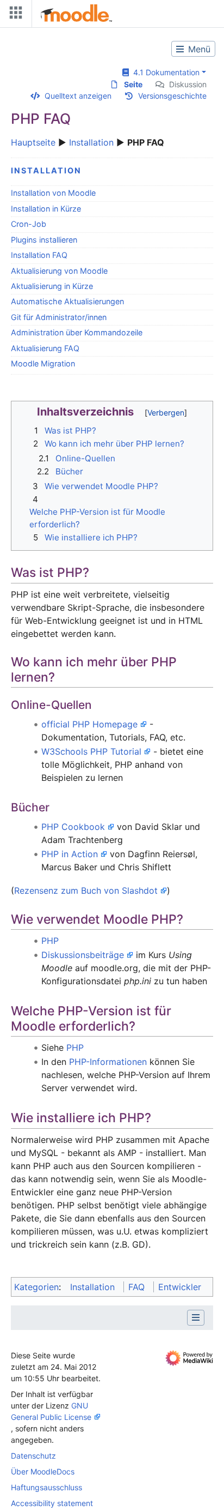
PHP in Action (69, 853)
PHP (50, 940)
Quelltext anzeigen (78, 95)
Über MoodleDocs (42, 1471)
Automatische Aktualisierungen (67, 301)
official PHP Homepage (89, 724)
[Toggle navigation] (13, 15)
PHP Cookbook (73, 826)
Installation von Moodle (53, 192)
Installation (91, 142)
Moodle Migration (43, 363)
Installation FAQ (39, 255)
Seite (133, 84)
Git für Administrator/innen (59, 317)
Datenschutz (33, 1455)
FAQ (136, 1286)
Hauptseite (33, 142)
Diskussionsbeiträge (82, 954)
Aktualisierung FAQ (45, 348)
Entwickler (179, 1286)
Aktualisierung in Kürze (52, 286)
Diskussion (188, 84)
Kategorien (36, 1286)
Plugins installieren (44, 239)
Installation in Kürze (46, 208)
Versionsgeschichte (172, 95)
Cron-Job (28, 223)
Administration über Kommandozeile (76, 332)
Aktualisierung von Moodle (59, 270)
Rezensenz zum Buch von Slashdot (86, 890)
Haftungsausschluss (46, 1487)
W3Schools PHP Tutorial (91, 751)
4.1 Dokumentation (164, 72)
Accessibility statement (52, 1503)
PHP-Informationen (108, 1061)
